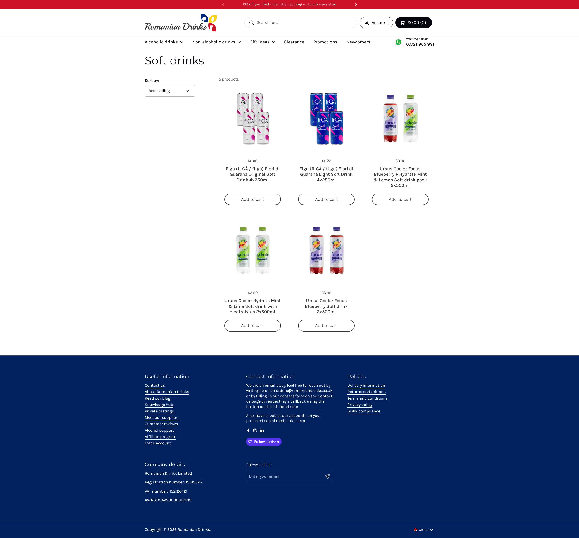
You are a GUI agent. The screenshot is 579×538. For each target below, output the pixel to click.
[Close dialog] (372, 218)
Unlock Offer (319, 286)
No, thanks (319, 310)
